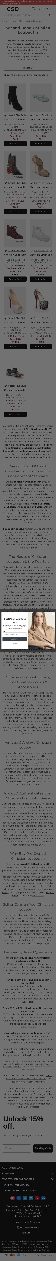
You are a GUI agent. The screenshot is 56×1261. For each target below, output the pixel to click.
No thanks (14, 643)
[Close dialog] (53, 614)
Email (4, 631)
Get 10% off (14, 639)
